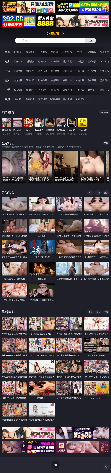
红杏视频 (67, 99)
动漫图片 (55, 80)
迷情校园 (67, 89)
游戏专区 (55, 52)
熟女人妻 (67, 61)
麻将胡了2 (67, 52)
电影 (7, 71)
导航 (7, 99)
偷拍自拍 (30, 70)
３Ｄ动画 (55, 61)
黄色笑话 (92, 89)
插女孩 (18, 99)
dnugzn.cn (55, 33)
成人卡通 (42, 70)
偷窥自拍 (18, 80)
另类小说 (79, 89)
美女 (90, 192)
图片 (7, 80)
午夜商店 (30, 99)
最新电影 (8, 312)
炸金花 (79, 52)
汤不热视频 (55, 99)
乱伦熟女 (92, 70)
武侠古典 (55, 89)
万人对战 (42, 52)
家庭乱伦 (30, 89)
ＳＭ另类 (104, 61)
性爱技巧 (104, 89)
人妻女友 (42, 89)
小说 (7, 90)
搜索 (91, 40)
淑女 (98, 312)
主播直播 (92, 61)
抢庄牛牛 (104, 52)
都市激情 (18, 89)
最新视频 (8, 192)
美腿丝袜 (67, 80)
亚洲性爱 (18, 70)
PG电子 (18, 52)
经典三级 (79, 70)
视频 (7, 61)
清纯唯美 (79, 80)
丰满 (90, 312)
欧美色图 (42, 80)
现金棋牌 (92, 52)
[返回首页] (106, 467)
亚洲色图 (30, 80)
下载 (106, 143)
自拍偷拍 (30, 61)
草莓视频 (42, 99)
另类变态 (104, 70)
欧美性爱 (55, 70)
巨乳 (98, 192)
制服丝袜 (67, 70)
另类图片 (104, 80)
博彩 (7, 52)
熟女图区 (92, 80)
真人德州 (30, 52)
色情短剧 (79, 99)
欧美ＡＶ (42, 61)
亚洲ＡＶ (18, 61)
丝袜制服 (79, 61)
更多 (106, 192)
